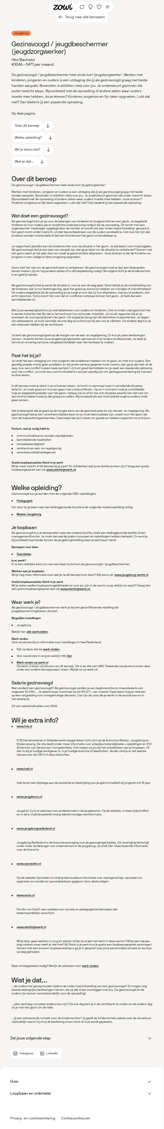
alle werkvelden (37, 632)
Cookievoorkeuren (75, 1118)
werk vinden (51, 649)
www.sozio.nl (26, 895)
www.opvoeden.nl (29, 864)
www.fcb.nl (24, 726)
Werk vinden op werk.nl (32, 662)
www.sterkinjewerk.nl (61, 469)
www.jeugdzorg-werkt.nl (131, 575)
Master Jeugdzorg (29, 514)
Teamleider (24, 554)
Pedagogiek (25, 501)
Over (14, 1081)
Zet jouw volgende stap (30, 1038)
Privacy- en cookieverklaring (32, 1118)
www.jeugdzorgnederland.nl (36, 828)
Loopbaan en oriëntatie (30, 1093)
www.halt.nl (25, 769)
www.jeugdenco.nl (29, 797)
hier (69, 656)
